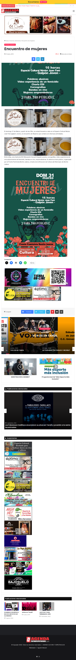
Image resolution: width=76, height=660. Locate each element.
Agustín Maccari (42, 648)
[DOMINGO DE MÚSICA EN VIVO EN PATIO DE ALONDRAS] (11, 606)
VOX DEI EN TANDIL (38, 336)
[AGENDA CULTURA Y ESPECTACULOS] (10, 11)
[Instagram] (39, 657)
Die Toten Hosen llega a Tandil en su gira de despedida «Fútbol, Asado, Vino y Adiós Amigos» (43, 5)
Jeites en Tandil (27, 612)
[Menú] (74, 12)
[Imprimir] (61, 312)
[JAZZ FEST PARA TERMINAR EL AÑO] (46, 606)
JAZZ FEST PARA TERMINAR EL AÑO (45, 613)
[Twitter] (38, 59)
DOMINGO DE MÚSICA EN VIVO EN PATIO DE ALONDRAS (11, 614)
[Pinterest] (52, 312)
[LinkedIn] (42, 59)
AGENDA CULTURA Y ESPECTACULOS (54, 645)
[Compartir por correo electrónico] (57, 312)
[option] (38, 335)
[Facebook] (33, 59)
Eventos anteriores (15, 40)
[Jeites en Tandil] (29, 606)
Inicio (7, 40)
